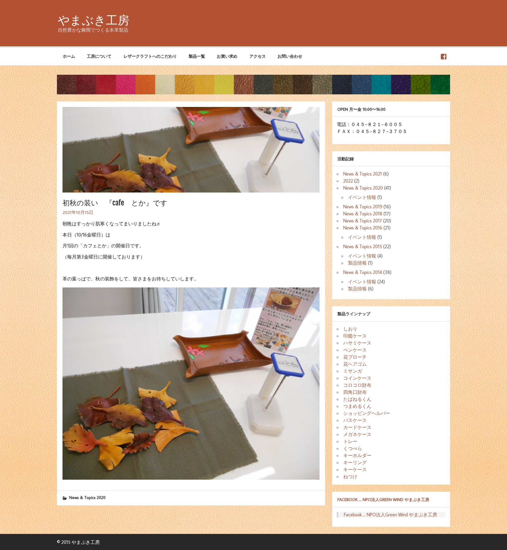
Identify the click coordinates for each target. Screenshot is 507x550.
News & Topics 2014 (362, 272)
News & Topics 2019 (362, 207)
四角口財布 (355, 392)
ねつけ (350, 476)
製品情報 (357, 263)
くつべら (352, 448)
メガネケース (357, 434)
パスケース (355, 420)
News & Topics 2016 (362, 228)
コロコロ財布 (357, 385)
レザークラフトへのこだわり (150, 56)
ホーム (69, 56)
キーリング (355, 462)
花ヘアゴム (355, 364)
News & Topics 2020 (87, 497)
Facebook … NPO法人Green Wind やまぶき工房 (383, 499)
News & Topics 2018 (362, 214)
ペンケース (355, 350)
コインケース (357, 378)
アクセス (257, 56)
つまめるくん (357, 406)
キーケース (355, 469)
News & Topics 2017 (362, 221)
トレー (350, 441)
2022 (348, 181)
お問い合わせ (290, 56)
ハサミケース (357, 343)
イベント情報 (362, 197)
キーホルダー (357, 455)
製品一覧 (197, 56)
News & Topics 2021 (362, 174)
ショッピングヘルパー (366, 413)
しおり (350, 329)
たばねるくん (357, 399)
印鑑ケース (355, 336)
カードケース (357, 427)
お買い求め (227, 56)
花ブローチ (355, 357)
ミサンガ (352, 371)
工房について (99, 56)
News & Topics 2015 (362, 246)
